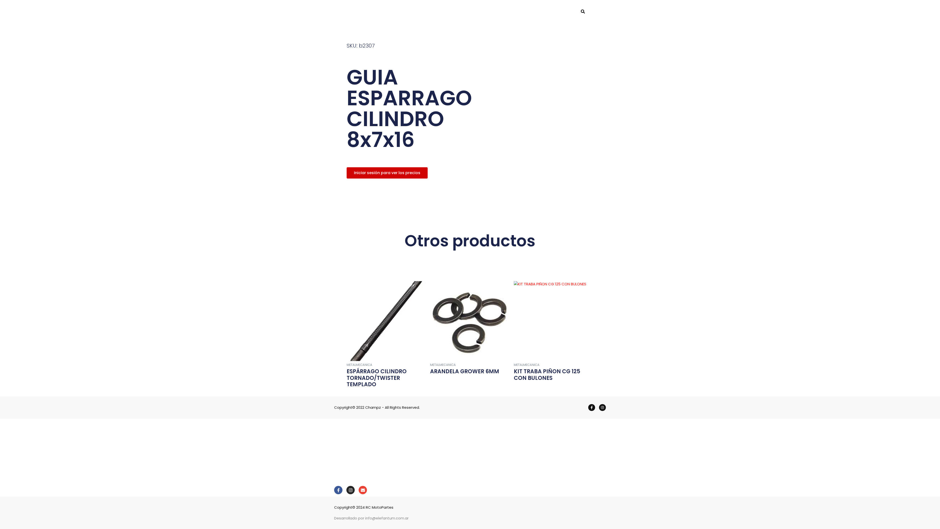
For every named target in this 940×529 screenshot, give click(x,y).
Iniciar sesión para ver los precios (387, 173)
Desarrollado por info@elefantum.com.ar (371, 518)
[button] (583, 11)
